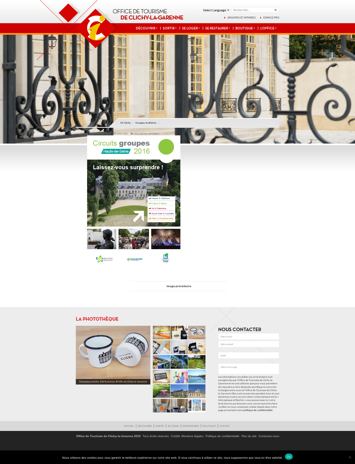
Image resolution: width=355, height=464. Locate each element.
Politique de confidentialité (222, 436)
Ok (289, 456)
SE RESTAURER (216, 28)
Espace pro (271, 17)
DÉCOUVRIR (145, 28)
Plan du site (249, 436)
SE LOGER (190, 28)
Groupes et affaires (241, 17)
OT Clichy (125, 122)
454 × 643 (122, 133)
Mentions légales (192, 436)
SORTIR (169, 28)
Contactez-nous (269, 436)
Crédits (175, 436)
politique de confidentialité (258, 410)
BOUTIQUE (244, 28)
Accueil (129, 425)
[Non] (350, 457)
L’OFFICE (267, 28)
